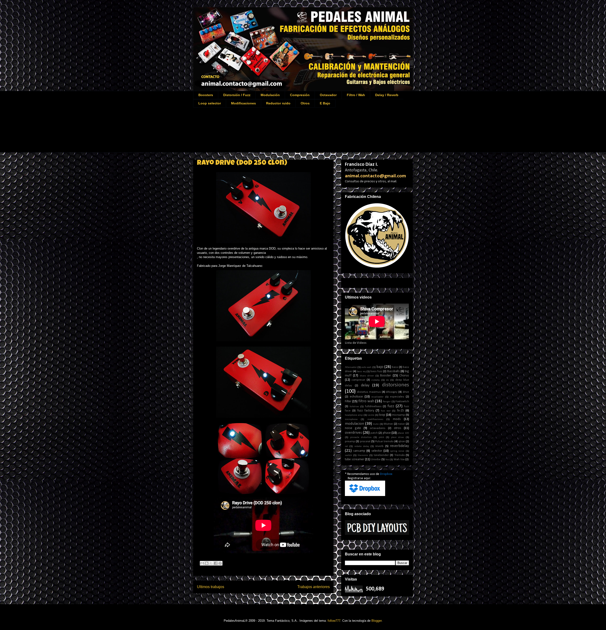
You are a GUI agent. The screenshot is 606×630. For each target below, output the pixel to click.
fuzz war (386, 411)
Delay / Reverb (386, 95)
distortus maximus (369, 392)
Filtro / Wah (356, 95)
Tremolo (399, 455)
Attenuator (351, 367)
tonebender (381, 455)
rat (346, 446)
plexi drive (397, 437)
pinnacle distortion (361, 437)
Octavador (328, 95)
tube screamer (354, 459)
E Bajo (325, 103)
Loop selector (209, 103)
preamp (350, 441)
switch (348, 455)
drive (406, 392)
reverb (379, 446)
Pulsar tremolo (384, 441)
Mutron (388, 424)
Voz (387, 459)
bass (395, 367)
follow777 (334, 620)
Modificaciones (243, 103)
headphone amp (354, 415)
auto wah (366, 367)
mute (376, 424)
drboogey (391, 392)
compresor (358, 380)
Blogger (376, 620)
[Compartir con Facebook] (215, 563)
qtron (401, 441)
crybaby (375, 380)
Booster (385, 375)
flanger (387, 401)
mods (397, 419)
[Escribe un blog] (206, 563)
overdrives (353, 433)
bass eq (361, 371)
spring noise (397, 451)
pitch (381, 437)
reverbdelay (399, 446)
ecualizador (377, 397)
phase (387, 433)
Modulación (270, 95)
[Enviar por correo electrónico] (202, 563)
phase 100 (403, 433)
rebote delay (361, 446)
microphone (351, 419)
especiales (397, 396)
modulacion (354, 424)
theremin (363, 455)
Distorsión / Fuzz (236, 95)
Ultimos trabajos (210, 587)
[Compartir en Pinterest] (220, 563)
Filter (348, 401)
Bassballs (393, 371)
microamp (398, 415)
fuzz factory (365, 410)
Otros (305, 103)
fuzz (391, 406)
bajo (379, 367)
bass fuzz (376, 371)
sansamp (359, 451)
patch (374, 433)
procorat (365, 441)
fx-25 (400, 410)
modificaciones (375, 419)
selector (376, 451)
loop (382, 415)
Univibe (376, 459)
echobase (356, 396)
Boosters (205, 95)
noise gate (353, 428)
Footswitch (402, 401)
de (387, 380)
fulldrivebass (373, 406)
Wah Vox (399, 459)
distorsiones (395, 385)
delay (365, 385)
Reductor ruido (278, 103)
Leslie (371, 415)
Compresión (300, 95)
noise (401, 424)
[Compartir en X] (211, 563)
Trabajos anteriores (313, 587)
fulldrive (354, 406)
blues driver (367, 376)
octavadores (377, 428)
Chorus (404, 375)
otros (397, 428)
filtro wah (366, 401)
